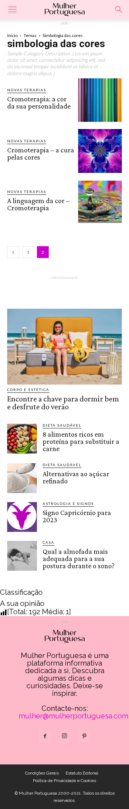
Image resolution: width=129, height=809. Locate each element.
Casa (48, 542)
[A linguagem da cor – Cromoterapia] (100, 202)
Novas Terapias (26, 90)
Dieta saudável (62, 425)
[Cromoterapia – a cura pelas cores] (100, 151)
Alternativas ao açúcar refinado (76, 477)
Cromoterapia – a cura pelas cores (40, 153)
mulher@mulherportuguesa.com (73, 716)
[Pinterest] (84, 736)
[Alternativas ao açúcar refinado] (22, 478)
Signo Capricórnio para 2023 (77, 516)
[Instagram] (64, 736)
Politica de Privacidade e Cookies (64, 780)
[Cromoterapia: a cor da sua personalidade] (100, 100)
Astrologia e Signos (68, 503)
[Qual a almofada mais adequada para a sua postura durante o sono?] (22, 556)
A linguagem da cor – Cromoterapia (38, 204)
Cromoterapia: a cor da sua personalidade (39, 102)
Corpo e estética (28, 389)
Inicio (12, 35)
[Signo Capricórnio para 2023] (22, 517)
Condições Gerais (42, 773)
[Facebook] (45, 736)
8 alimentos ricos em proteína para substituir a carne (81, 441)
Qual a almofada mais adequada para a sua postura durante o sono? (79, 558)
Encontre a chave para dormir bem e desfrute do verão (63, 402)
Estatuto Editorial (82, 773)
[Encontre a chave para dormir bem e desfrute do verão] (64, 347)
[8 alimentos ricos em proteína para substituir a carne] (22, 439)
